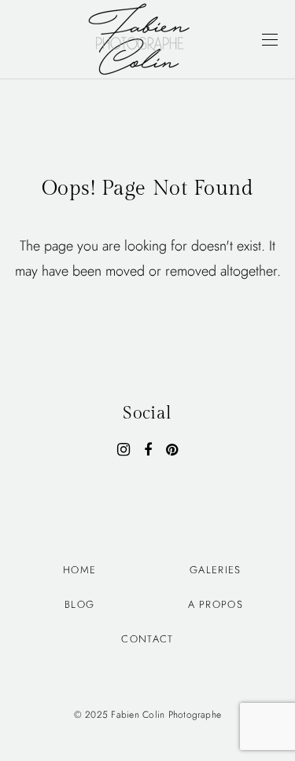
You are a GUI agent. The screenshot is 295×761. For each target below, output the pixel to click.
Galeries (215, 569)
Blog (79, 604)
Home (79, 569)
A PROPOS (215, 604)
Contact (147, 638)
